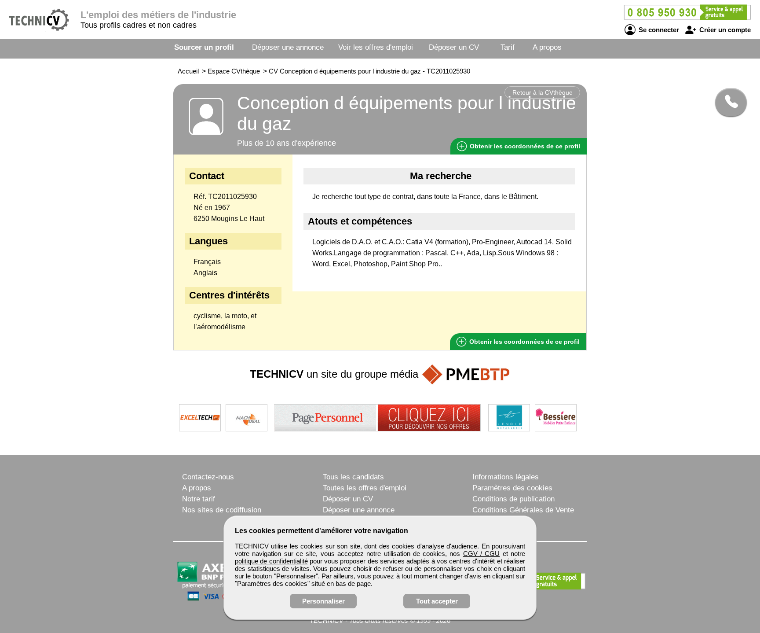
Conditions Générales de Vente (523, 510)
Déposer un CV (454, 47)
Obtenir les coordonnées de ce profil (524, 341)
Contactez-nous (208, 477)
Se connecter (658, 29)
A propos (547, 47)
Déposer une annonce (288, 47)
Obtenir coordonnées (524, 146)
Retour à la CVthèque (542, 92)
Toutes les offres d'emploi (364, 488)
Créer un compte (724, 29)
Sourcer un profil (204, 47)
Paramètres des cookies (512, 488)
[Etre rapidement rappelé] (727, 102)
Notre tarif (198, 499)
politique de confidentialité (271, 561)
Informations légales (505, 477)
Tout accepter (437, 601)
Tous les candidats (353, 477)
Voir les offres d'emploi (375, 47)
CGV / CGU (481, 553)
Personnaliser (323, 601)
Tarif (508, 47)
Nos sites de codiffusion (221, 510)
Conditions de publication (513, 499)
